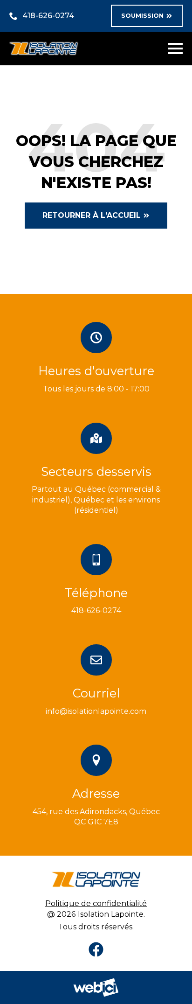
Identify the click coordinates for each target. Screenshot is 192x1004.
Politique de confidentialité (96, 903)
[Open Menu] (175, 48)
